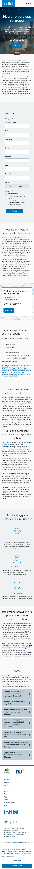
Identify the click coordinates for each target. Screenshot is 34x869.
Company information (11, 830)
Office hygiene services (23, 374)
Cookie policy (19, 834)
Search (6, 783)
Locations (7, 780)
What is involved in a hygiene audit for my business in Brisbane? (15, 712)
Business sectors (9, 803)
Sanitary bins (10, 374)
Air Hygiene (5, 365)
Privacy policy (8, 834)
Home (4, 10)
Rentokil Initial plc (15, 842)
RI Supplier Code (9, 832)
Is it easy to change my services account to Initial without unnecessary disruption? (14, 723)
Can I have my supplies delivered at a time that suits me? (15, 734)
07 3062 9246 (17, 39)
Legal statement (22, 832)
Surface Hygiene (26, 365)
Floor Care (16, 372)
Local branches (19, 10)
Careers (7, 828)
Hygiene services (10, 794)
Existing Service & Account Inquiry (16, 197)
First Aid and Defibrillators (16, 371)
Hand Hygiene (15, 365)
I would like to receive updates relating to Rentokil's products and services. (17, 202)
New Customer (12, 194)
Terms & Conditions (17, 828)
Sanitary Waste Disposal (15, 369)
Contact (6, 785)
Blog (5, 805)
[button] (17, 53)
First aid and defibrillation (10, 376)
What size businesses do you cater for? (15, 703)
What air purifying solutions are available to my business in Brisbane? (16, 744)
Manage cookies (9, 837)
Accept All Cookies (17, 865)
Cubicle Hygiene (7, 367)
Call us (17, 45)
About (10, 10)
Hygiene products (10, 797)
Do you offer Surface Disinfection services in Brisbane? (13, 755)
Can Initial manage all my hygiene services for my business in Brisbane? (14, 694)
